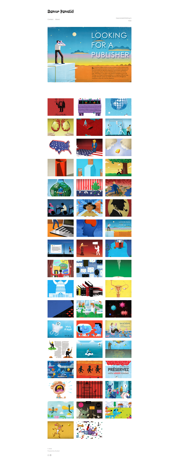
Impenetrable (120, 18)
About (57, 19)
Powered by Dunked (53, 451)
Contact (50, 19)
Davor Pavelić (61, 11)
